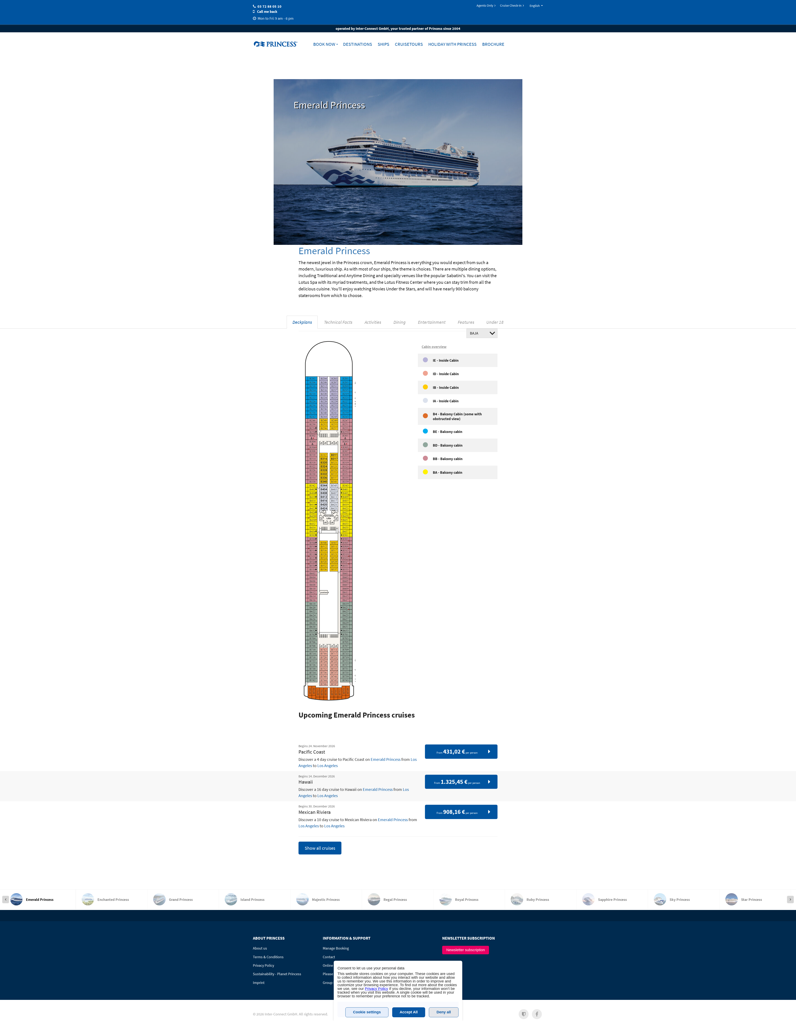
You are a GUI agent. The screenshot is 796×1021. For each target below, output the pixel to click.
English (535, 5)
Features (466, 322)
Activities (373, 322)
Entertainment (431, 322)
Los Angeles (327, 765)
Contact (329, 957)
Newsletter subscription (465, 950)
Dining (399, 322)
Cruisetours (409, 44)
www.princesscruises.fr (279, 44)
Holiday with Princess (452, 44)
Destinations (357, 44)
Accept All (409, 1012)
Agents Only (485, 5)
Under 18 (495, 322)
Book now (324, 44)
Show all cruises (320, 848)
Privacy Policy (263, 965)
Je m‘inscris (510, 1016)
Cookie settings (367, 1012)
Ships (383, 44)
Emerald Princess (385, 759)
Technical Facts (338, 322)
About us (260, 948)
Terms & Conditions (268, 957)
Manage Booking (336, 948)
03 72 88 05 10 (269, 6)
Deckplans (302, 322)
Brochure (493, 44)
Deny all (444, 1012)
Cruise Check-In (511, 5)
